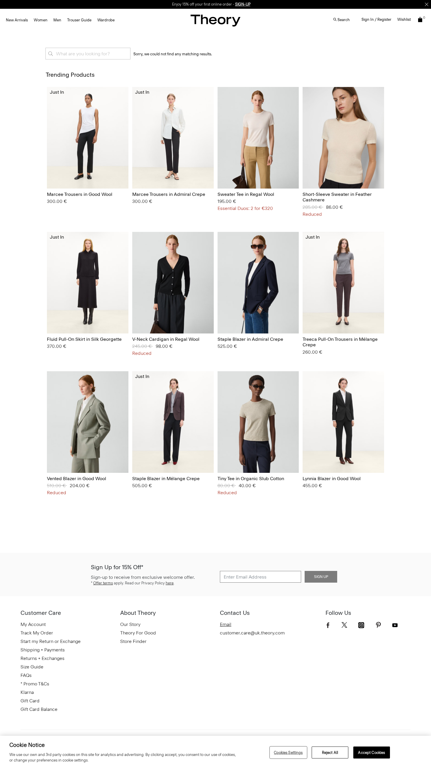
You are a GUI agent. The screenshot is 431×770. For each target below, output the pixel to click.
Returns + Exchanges (43, 658)
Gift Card (30, 701)
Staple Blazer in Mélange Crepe (166, 478)
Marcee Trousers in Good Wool (79, 194)
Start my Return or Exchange (51, 641)
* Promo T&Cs (35, 684)
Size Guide (32, 667)
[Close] (426, 4)
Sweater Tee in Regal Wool (246, 194)
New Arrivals (17, 20)
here (170, 583)
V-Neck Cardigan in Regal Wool (165, 339)
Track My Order (37, 633)
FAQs (26, 675)
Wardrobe (106, 20)
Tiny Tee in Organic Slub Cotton (251, 478)
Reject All (330, 752)
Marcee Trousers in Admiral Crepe (168, 194)
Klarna (27, 692)
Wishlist (404, 19)
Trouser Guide (79, 20)
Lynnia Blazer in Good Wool (332, 478)
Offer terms (103, 583)
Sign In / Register (376, 19)
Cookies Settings (288, 752)
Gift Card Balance (39, 709)
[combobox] (87, 53)
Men (57, 20)
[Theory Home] (215, 20)
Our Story (130, 624)
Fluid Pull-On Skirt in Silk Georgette (84, 339)
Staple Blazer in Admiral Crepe (250, 339)
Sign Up (321, 577)
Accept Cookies (371, 752)
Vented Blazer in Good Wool (76, 478)
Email (225, 624)
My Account (33, 624)
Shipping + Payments (43, 650)
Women (40, 20)
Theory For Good (138, 633)
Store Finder (133, 641)
